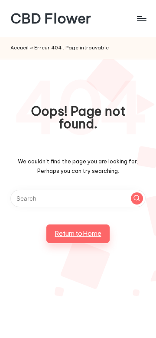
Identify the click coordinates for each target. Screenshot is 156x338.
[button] (137, 198)
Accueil (19, 48)
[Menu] (141, 18)
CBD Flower (50, 18)
